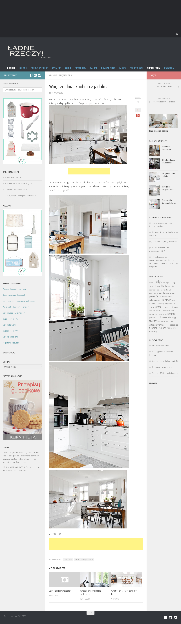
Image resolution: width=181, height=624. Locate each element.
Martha (154, 247)
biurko (163, 283)
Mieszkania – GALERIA (14, 177)
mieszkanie (159, 310)
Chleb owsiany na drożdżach (14, 295)
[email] (35, 75)
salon (68, 68)
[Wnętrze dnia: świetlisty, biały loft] (126, 579)
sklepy (173, 318)
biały (65, 560)
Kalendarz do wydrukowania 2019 (165, 361)
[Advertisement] (90, 18)
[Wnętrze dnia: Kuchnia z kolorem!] (154, 204)
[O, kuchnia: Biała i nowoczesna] (154, 163)
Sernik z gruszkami (10, 337)
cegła (167, 282)
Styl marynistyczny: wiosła (167, 241)
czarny (172, 282)
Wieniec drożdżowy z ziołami (14, 289)
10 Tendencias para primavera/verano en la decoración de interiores (163, 260)
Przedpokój (80, 68)
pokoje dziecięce (39, 68)
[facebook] (31, 75)
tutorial (163, 321)
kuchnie (11, 68)
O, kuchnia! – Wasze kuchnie (16, 189)
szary (153, 321)
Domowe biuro (108, 68)
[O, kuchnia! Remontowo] (154, 150)
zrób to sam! (136, 68)
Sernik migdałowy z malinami (14, 313)
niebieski (167, 311)
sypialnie (56, 68)
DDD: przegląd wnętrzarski (60, 590)
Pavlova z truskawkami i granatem (16, 307)
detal (70, 560)
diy (162, 286)
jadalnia (152, 300)
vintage (152, 325)
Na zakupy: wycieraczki (161, 345)
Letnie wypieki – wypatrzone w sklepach (19, 301)
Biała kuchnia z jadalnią (158, 131)
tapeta (158, 321)
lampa (77, 560)
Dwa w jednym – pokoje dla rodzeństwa (20, 196)
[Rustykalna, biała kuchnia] (154, 177)
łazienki (23, 68)
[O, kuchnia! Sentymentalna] (154, 190)
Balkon (94, 68)
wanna (157, 325)
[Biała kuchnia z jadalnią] (163, 121)
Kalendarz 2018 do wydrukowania (165, 373)
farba (158, 296)
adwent (151, 283)
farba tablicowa (167, 297)
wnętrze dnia (153, 68)
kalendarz (159, 300)
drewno (166, 293)
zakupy (122, 68)
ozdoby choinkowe (155, 314)
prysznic (152, 318)
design (157, 286)
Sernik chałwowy (9, 325)
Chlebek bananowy (10, 331)
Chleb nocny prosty (10, 319)
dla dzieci (167, 286)
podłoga (171, 313)
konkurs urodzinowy (156, 304)
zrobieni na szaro (159, 328)
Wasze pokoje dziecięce (169, 325)
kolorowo (166, 300)
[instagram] (39, 75)
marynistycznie (168, 307)
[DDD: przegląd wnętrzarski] (64, 579)
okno (172, 311)
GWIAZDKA (169, 68)
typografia (169, 321)
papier (165, 314)
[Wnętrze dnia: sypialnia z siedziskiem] (95, 579)
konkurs (174, 300)
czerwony (151, 286)
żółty (155, 332)
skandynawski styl (87, 560)
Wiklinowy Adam (158, 232)
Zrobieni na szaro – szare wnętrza (18, 183)
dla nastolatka (163, 290)
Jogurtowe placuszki (11, 343)
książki (167, 304)
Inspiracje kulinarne (12, 284)
